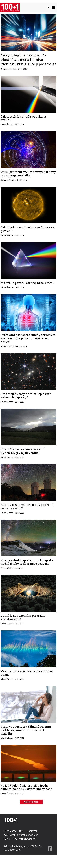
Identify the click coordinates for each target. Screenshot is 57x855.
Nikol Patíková (7, 738)
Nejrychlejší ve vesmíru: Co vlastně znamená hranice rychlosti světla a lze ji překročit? (28, 59)
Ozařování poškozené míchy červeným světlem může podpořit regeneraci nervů (28, 338)
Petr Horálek (6, 568)
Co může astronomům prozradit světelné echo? (23, 617)
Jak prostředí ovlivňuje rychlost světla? (23, 118)
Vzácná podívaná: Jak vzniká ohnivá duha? (27, 672)
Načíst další (31, 802)
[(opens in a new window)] (50, 840)
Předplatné (10, 831)
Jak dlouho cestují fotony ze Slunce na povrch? (27, 229)
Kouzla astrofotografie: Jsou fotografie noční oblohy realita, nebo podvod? (27, 562)
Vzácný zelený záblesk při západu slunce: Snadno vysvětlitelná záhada (26, 787)
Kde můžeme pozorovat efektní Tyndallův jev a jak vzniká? (22, 451)
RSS (21, 831)
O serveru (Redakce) (24, 839)
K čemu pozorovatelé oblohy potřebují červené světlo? (27, 506)
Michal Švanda (7, 124)
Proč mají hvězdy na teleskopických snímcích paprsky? (26, 395)
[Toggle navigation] (53, 7)
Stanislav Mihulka (8, 69)
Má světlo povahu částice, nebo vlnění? (28, 283)
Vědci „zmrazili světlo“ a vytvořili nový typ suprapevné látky (28, 173)
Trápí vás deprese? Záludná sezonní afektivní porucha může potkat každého (26, 730)
